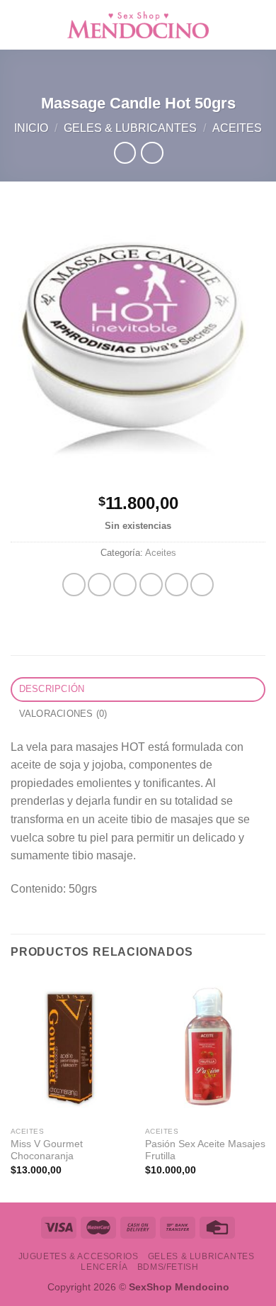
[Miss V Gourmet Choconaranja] (71, 1047)
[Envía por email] (151, 584)
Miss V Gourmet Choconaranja (47, 1150)
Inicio (31, 128)
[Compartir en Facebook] (99, 584)
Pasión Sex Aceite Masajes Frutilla (205, 1150)
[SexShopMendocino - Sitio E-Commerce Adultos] (138, 24)
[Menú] (19, 24)
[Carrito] (258, 24)
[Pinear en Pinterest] (176, 584)
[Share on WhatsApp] (74, 584)
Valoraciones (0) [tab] (63, 713)
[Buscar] (235, 24)
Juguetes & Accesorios (78, 1256)
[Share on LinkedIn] (202, 584)
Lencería (104, 1267)
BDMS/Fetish (168, 1267)
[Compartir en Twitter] (125, 584)
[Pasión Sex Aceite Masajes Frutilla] (205, 1047)
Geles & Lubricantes (130, 128)
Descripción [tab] (52, 688)
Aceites (237, 128)
